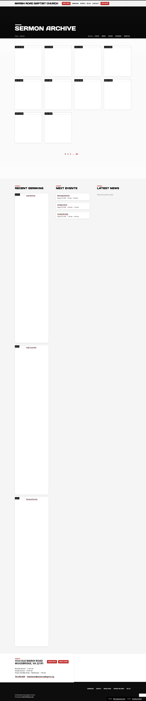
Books (110, 36)
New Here (66, 3)
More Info (52, 662)
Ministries (107, 689)
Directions (63, 662)
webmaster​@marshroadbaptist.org (40, 677)
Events (82, 3)
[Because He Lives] (20, 571)
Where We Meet (119, 689)
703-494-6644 (20, 677)
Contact (95, 3)
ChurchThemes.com (28, 697)
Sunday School (62, 205)
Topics (96, 36)
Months (127, 36)
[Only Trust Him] (20, 420)
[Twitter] (130, 3)
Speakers (118, 36)
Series (104, 36)
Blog (89, 3)
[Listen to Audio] (26, 198)
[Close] (144, 699)
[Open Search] (124, 3)
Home (16, 36)
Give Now (105, 3)
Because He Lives (31, 499)
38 (77, 154)
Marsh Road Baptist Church (36, 3)
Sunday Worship (62, 214)
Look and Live (30, 195)
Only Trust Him (31, 347)
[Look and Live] (20, 268)
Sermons (75, 3)
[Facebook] (128, 3)
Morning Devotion (63, 195)
